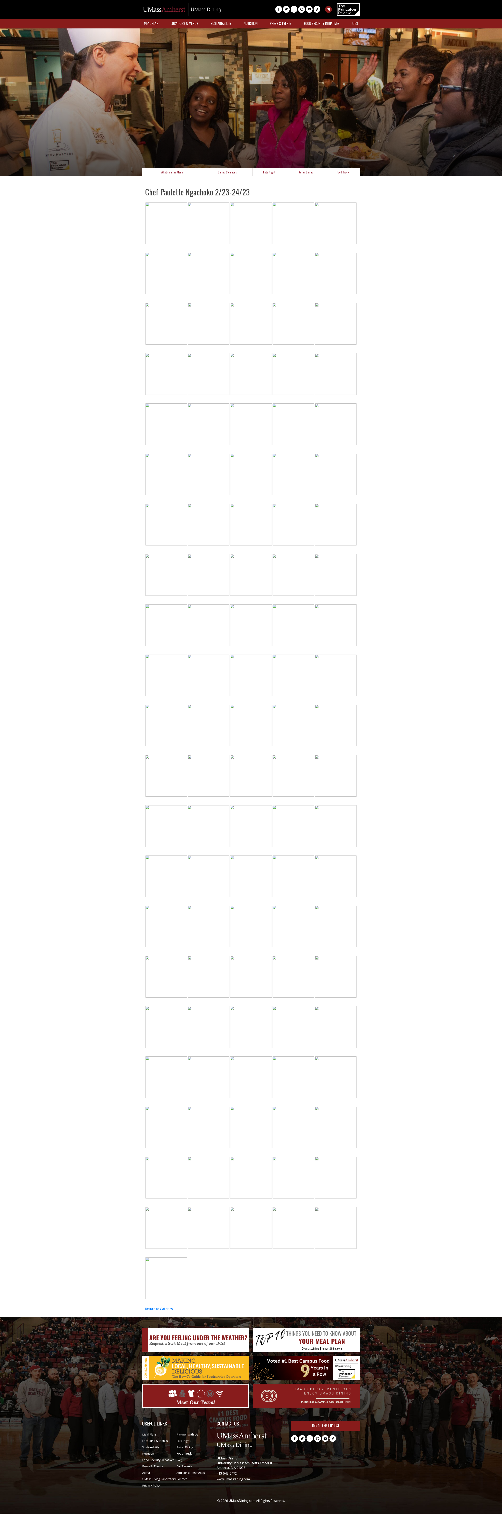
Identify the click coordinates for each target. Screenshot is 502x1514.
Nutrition (251, 23)
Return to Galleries (159, 1309)
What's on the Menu (172, 172)
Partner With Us (187, 1434)
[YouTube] (309, 9)
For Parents (184, 1466)
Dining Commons (227, 172)
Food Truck (343, 172)
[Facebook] (278, 9)
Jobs (355, 23)
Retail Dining (305, 172)
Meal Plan (151, 23)
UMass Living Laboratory (159, 1479)
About (146, 1473)
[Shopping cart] (328, 9)
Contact (181, 1479)
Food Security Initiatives (321, 23)
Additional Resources (190, 1473)
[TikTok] (317, 9)
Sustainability (221, 23)
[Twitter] (286, 9)
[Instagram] (301, 9)
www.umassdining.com (233, 1479)
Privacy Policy (151, 1485)
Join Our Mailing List (325, 1426)
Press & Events (281, 23)
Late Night (269, 172)
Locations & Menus (184, 23)
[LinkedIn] (294, 9)
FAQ (179, 1460)
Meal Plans (149, 1434)
